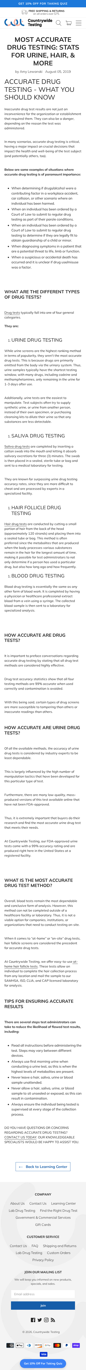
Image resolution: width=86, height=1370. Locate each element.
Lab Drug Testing (22, 1210)
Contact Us (37, 1203)
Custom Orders (58, 1253)
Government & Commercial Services (43, 1217)
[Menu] (79, 23)
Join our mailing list (43, 1272)
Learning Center (63, 1203)
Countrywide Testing (46, 1332)
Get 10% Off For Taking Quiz (43, 1363)
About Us (17, 1203)
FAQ (35, 1246)
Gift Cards (43, 1224)
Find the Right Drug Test (58, 1210)
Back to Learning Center (46, 1166)
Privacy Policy (43, 1260)
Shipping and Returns (59, 1246)
